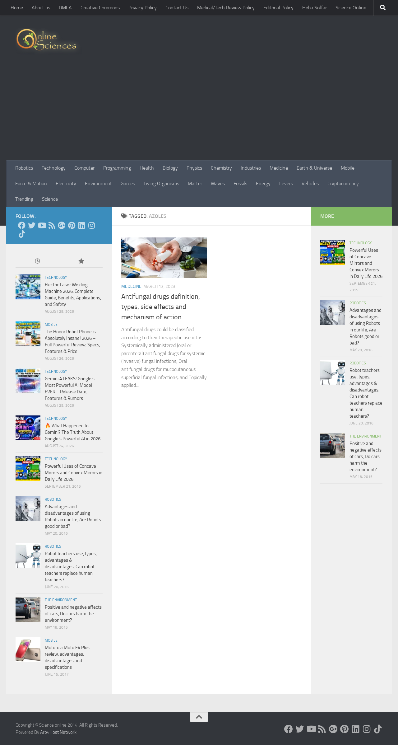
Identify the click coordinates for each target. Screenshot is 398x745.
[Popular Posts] (81, 261)
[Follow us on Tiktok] (21, 234)
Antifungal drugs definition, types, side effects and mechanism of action (160, 307)
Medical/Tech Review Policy (226, 8)
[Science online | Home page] (49, 41)
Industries (251, 168)
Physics (194, 168)
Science (50, 199)
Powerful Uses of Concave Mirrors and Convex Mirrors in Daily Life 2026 (73, 472)
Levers (286, 183)
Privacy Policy (142, 8)
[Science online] (21, 225)
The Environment (61, 600)
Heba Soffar (314, 8)
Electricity (66, 183)
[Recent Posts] (37, 261)
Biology (170, 168)
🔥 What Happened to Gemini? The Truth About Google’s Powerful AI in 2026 (72, 432)
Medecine (131, 286)
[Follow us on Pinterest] (71, 225)
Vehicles (310, 183)
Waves (218, 183)
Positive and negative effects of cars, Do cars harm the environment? (73, 613)
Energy (263, 183)
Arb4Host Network (58, 732)
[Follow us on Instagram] (91, 225)
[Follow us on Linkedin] (81, 225)
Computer (84, 168)
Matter (195, 183)
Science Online (351, 8)
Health (147, 168)
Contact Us (176, 8)
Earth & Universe (314, 168)
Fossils (240, 183)
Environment (98, 183)
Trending (24, 199)
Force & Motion (31, 183)
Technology (54, 168)
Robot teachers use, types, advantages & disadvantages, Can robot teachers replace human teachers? (71, 567)
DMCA (65, 8)
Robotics (24, 168)
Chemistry (221, 168)
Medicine (279, 168)
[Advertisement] (199, 113)
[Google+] (61, 225)
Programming (117, 168)
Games (128, 183)
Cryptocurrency (343, 183)
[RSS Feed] (51, 225)
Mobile (347, 168)
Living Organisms (161, 183)
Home (17, 8)
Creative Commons (100, 8)
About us (41, 8)
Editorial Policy (278, 8)
